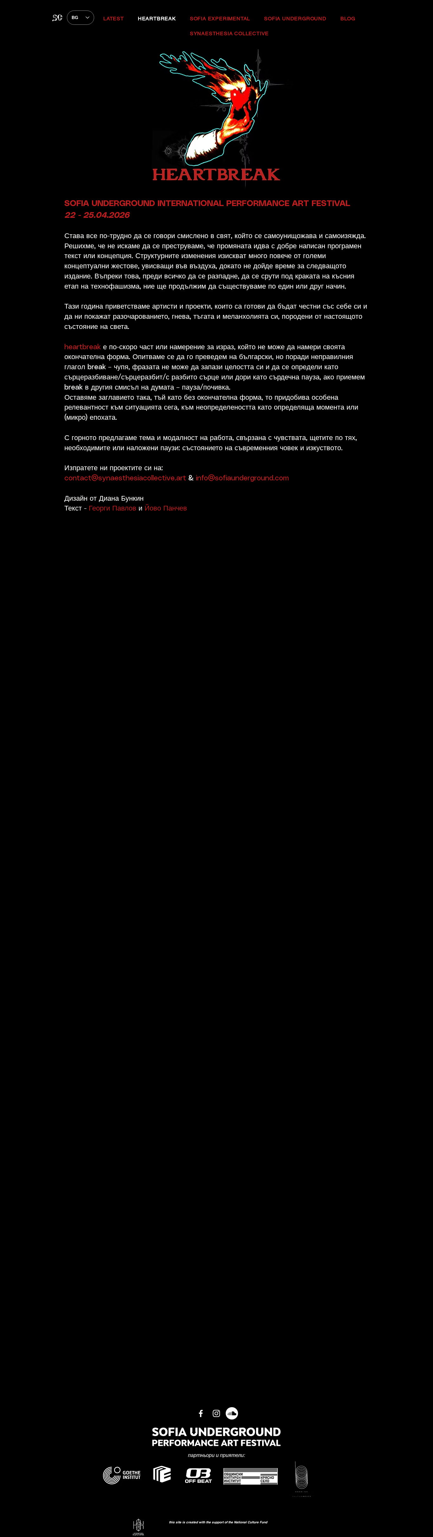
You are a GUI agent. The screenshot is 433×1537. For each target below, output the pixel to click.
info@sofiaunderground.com (242, 478)
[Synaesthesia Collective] (216, 1413)
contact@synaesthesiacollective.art (125, 478)
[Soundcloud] (232, 1413)
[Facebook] (201, 1413)
